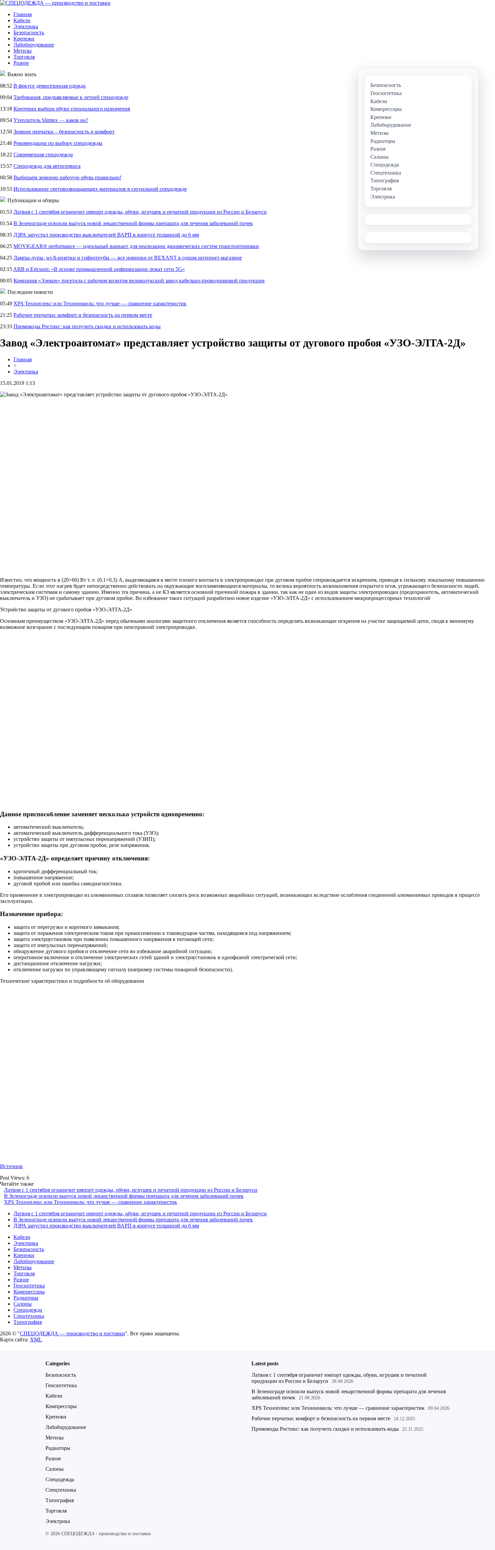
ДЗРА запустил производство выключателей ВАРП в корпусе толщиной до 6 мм (106, 235)
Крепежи (23, 38)
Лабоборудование (33, 45)
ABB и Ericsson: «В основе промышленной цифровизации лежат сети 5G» (99, 269)
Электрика (25, 26)
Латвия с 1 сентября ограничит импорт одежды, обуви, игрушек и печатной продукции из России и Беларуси (140, 212)
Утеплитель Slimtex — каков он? (50, 120)
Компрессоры (29, 1292)
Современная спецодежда (43, 154)
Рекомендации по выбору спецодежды (57, 143)
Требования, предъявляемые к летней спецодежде (70, 97)
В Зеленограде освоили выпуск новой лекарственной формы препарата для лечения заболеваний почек (133, 223)
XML (36, 1339)
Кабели (21, 20)
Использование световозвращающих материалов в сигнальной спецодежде (100, 189)
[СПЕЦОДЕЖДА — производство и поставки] (55, 3)
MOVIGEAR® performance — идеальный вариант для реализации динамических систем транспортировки (136, 246)
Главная (22, 14)
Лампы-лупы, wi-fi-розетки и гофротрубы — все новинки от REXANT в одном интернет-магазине (127, 258)
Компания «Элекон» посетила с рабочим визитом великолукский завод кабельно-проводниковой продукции (139, 280)
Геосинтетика (29, 1285)
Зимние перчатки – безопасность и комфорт (63, 131)
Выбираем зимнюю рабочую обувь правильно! (67, 177)
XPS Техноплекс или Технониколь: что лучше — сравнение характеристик (100, 303)
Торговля (24, 57)
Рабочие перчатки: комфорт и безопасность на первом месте (82, 315)
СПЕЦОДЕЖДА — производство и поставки (72, 1333)
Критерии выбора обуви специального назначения (71, 109)
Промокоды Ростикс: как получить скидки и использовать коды (87, 326)
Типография (27, 1322)
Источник (11, 1166)
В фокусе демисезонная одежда (49, 86)
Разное (21, 63)
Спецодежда (27, 1310)
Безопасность (28, 32)
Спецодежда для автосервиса (46, 166)
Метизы (22, 51)
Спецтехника (28, 1316)
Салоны (22, 1304)
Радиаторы (25, 1298)
